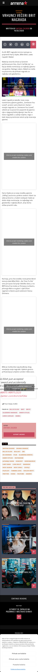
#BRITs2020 (14, 392)
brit (22, 409)
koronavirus (30, 461)
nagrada (26, 464)
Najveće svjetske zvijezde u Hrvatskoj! (19, 505)
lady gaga (7, 464)
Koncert (19, 461)
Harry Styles (24, 412)
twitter (6, 474)
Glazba (19, 13)
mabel (18, 416)
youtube (20, 474)
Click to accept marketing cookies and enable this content (19, 87)
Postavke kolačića (19, 665)
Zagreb (29, 474)
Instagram (19, 458)
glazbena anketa (26, 455)
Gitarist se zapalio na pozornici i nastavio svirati (19, 611)
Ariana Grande (22, 448)
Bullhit (17, 451)
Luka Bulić (17, 464)
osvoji (26, 467)
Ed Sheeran (7, 455)
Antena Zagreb (22, 28)
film (15, 455)
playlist (6, 471)
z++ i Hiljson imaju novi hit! (19, 572)
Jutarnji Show (8, 461)
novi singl (18, 467)
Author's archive (19, 434)
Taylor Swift (29, 471)
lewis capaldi (8, 416)
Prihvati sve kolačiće (19, 653)
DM (23, 451)
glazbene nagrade (10, 412)
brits (28, 409)
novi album (7, 467)
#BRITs (3, 392)
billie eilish (14, 409)
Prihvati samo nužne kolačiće (19, 659)
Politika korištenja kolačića (18, 669)
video (13, 474)
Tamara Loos (16, 471)
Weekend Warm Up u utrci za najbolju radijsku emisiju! (19, 538)
